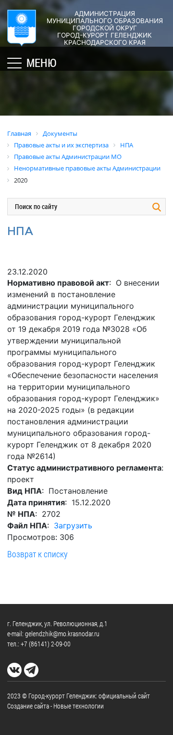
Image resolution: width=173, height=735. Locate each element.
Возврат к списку (37, 554)
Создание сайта (28, 705)
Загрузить (73, 525)
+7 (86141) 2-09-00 (46, 643)
